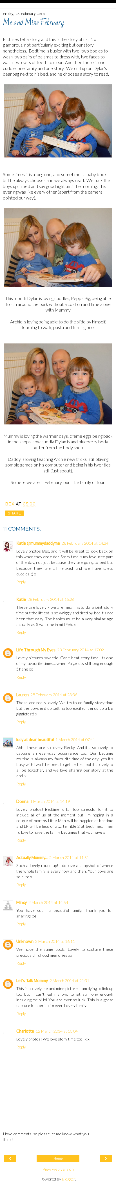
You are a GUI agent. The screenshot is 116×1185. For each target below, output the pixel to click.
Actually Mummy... (32, 857)
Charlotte (25, 1031)
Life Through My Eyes (35, 649)
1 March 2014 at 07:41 (75, 739)
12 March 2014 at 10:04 (57, 1031)
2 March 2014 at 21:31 (69, 980)
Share (14, 513)
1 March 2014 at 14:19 (50, 801)
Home (58, 1158)
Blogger (68, 1179)
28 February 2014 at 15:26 (51, 599)
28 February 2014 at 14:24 (85, 543)
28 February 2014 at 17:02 (80, 649)
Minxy (21, 902)
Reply (21, 581)
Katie (21, 599)
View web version (58, 1169)
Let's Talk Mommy (32, 980)
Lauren (22, 694)
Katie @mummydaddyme (38, 543)
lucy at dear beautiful (35, 739)
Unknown (25, 941)
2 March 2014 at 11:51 (69, 857)
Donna (22, 801)
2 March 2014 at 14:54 (48, 902)
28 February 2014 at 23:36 (53, 694)
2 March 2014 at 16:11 (55, 941)
